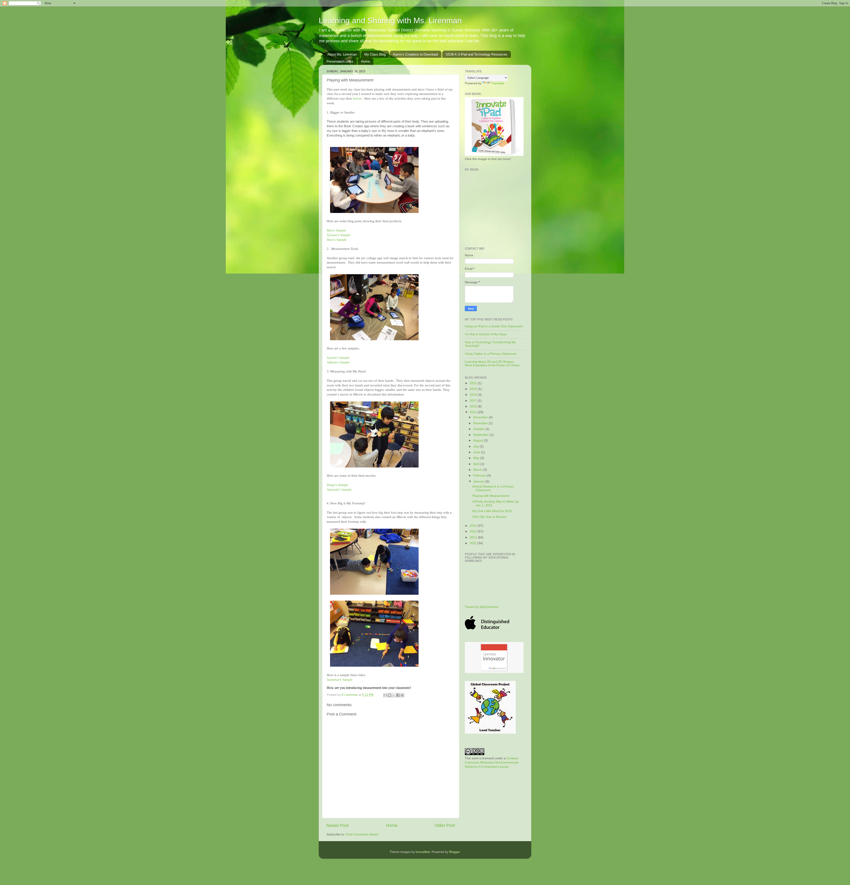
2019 (474, 389)
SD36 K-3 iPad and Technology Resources (476, 54)
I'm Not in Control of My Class (485, 334)
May (476, 458)
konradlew (423, 852)
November (481, 423)
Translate (497, 83)
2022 (474, 383)
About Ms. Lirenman (342, 54)
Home (365, 61)
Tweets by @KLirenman (481, 607)
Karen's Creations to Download (415, 54)
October (479, 429)
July (476, 446)
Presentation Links (339, 61)
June (477, 452)
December (481, 417)
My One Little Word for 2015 (492, 511)
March (478, 469)
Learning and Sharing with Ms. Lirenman (390, 20)
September (481, 434)
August (478, 440)
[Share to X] (394, 695)
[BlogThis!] (389, 695)
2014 (474, 525)
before (357, 98)
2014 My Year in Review (489, 517)
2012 (474, 537)
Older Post (445, 825)
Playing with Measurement (490, 495)
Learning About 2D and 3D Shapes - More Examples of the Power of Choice (492, 363)
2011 (473, 543)
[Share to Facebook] (398, 695)
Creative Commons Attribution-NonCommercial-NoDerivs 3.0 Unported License (492, 762)
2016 (474, 406)
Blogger (454, 852)
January (479, 481)
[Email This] (385, 695)
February (480, 475)
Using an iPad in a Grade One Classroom (494, 326)
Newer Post (337, 825)
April (476, 464)
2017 (474, 400)
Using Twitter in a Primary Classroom (491, 353)
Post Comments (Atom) (362, 834)
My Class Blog (375, 54)
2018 (474, 394)
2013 (474, 531)
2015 (474, 412)
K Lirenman (350, 694)
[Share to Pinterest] (402, 695)
